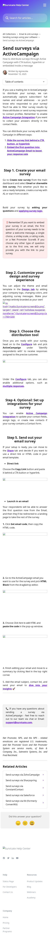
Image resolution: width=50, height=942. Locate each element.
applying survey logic (30, 210)
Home (5, 917)
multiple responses (13, 386)
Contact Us (8, 892)
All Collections (9, 34)
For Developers (10, 886)
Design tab (28, 289)
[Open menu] (44, 5)
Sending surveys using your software (20, 37)
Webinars (31, 892)
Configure (26, 344)
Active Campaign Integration (19, 117)
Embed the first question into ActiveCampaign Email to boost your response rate (24, 151)
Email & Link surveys (28, 34)
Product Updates (34, 881)
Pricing (6, 922)
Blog (29, 886)
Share (10, 450)
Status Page (8, 881)
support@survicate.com (19, 722)
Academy (31, 897)
